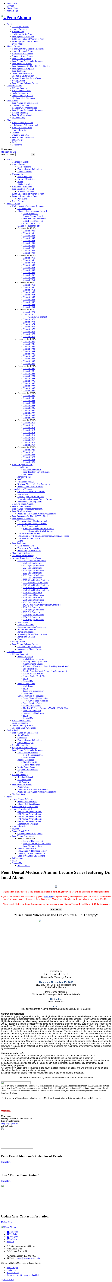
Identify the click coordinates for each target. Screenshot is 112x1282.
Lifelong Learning (20, 88)
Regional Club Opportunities (24, 108)
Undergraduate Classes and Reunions (28, 49)
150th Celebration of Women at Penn (28, 39)
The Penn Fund (24, 208)
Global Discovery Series (33, 659)
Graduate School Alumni (22, 56)
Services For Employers (33, 713)
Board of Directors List (33, 841)
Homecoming (18, 31)
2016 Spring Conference (33, 610)
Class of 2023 (29, 457)
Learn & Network (14, 85)
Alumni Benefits (19, 130)
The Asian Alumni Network (29, 538)
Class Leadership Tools (33, 221)
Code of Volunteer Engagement (31, 856)
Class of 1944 (29, 240)
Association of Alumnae (22, 53)
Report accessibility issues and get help (23, 1275)
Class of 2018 (29, 442)
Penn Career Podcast (32, 710)
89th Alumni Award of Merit (29, 814)
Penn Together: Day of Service (36, 472)
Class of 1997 (29, 386)
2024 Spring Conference (33, 570)
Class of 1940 (29, 231)
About (9, 120)
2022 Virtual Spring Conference (37, 580)
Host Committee (24, 176)
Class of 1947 (29, 248)
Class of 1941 (29, 233)
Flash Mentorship (30, 762)
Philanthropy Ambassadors (29, 550)
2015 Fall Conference (32, 612)
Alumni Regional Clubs (22, 51)
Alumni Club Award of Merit (30, 486)
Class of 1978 (29, 334)
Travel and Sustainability (33, 691)
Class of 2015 (29, 435)
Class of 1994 (29, 378)
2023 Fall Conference (32, 573)
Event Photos (17, 44)
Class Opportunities (20, 105)
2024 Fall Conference (32, 568)
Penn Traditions (19, 71)
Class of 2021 (29, 452)
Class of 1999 (29, 391)
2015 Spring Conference (33, 614)
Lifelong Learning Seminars (35, 661)
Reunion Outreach (25, 777)
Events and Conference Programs (31, 560)
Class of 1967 (29, 302)
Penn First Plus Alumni (22, 63)
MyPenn (10, 6)
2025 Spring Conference (33, 565)
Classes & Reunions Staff (28, 226)
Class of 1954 (29, 267)
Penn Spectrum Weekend (23, 36)
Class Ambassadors (25, 546)
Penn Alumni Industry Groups (25, 83)
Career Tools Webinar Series (35, 698)
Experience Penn (30, 669)
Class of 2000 (29, 395)
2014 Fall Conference (32, 617)
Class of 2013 (29, 430)
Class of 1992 (29, 373)
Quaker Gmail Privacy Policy (30, 833)
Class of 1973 (29, 322)
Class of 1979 (29, 336)
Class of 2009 (29, 418)
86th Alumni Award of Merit (29, 821)
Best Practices (29, 757)
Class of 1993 (29, 376)
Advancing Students (26, 637)
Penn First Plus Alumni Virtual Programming (36, 514)
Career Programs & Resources (30, 696)
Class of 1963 (29, 292)
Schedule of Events (25, 191)
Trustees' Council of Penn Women (26, 78)
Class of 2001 (29, 398)
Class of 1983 (29, 349)
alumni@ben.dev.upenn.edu (28, 1258)
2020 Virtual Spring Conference (37, 590)
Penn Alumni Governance (23, 137)
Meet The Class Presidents (34, 218)
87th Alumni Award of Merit (29, 819)
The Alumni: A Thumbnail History (32, 851)
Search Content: (8, 154)
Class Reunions (24, 167)
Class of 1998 (29, 388)
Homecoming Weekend (27, 824)
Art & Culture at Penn (21, 90)
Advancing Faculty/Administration (32, 634)
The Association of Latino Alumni (32, 521)
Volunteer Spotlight (25, 482)
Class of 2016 (29, 437)
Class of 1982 (29, 346)
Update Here (6, 1222)
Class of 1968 (29, 304)
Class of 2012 (29, 427)
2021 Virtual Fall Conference (35, 582)
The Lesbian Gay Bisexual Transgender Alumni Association (43, 536)
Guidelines (22, 737)
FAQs (14, 142)
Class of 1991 (29, 371)
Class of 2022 (29, 454)
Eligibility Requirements (27, 769)
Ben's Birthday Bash (32, 469)
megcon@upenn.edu (10, 1123)
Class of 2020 (29, 450)
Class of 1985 (29, 354)
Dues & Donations (25, 624)
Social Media (23, 735)
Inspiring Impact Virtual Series (25, 41)
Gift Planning (23, 782)
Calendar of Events (20, 26)
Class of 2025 (29, 462)
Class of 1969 (29, 307)
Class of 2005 (29, 408)
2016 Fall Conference (32, 607)
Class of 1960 (29, 285)
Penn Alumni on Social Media (25, 103)
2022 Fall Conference (32, 578)
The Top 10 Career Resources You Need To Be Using (46, 708)
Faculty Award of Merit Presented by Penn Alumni (45, 671)
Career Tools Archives (38, 701)
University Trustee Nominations (31, 853)
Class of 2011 (29, 425)
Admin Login (12, 11)
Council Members (30, 213)
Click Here (6, 1162)
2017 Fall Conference (32, 602)
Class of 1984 (29, 351)
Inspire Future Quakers (27, 767)
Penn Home (12, 3)
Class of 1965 (29, 297)
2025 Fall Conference (32, 563)
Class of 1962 (29, 290)
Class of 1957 (29, 275)
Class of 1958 (29, 277)
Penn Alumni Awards (26, 848)
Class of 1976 (29, 329)
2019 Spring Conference (33, 595)
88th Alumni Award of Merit (29, 816)
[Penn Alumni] (16, 17)
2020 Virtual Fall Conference (35, 587)
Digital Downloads (25, 184)
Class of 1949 (29, 253)
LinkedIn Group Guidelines (29, 646)
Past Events (22, 199)
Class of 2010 (29, 423)
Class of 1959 (29, 280)
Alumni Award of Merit (22, 127)
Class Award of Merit (37, 317)
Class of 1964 (29, 295)
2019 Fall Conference (32, 592)
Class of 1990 (29, 368)
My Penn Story (18, 117)
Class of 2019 (29, 445)
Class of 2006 (29, 410)
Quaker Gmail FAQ (20, 135)
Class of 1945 (29, 243)
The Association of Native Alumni (32, 523)
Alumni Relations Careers (28, 804)
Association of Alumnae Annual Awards (34, 499)
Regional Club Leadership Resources (33, 484)
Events (9, 24)
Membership (22, 622)
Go (33, 155)
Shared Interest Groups (22, 73)
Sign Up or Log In (25, 742)
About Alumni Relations (22, 122)
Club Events (22, 467)
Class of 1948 (29, 250)
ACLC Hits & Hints (31, 223)
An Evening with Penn (22, 34)
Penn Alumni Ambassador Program (27, 61)
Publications (17, 140)
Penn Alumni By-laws (32, 846)
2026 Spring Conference (33, 619)
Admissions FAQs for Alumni (25, 125)
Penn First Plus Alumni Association (32, 789)
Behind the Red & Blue (33, 674)
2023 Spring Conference (33, 575)
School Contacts (24, 171)
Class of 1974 (29, 324)
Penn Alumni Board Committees (37, 843)
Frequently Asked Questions (29, 169)
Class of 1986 (29, 356)
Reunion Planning (20, 113)
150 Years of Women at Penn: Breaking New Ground (46, 666)
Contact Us (17, 145)
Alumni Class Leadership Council (32, 211)
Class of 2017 (29, 440)
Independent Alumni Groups (29, 649)
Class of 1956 (29, 272)
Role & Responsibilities (33, 755)
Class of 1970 (29, 312)
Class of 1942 (29, 235)
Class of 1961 (29, 287)
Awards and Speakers (26, 629)
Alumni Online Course (33, 664)
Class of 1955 (29, 270)
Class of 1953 (29, 265)
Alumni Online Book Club (34, 676)
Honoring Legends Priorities (40, 531)
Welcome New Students (27, 752)
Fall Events (28, 474)
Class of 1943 (29, 238)
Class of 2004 (29, 405)
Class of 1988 (29, 361)
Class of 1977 (29, 331)
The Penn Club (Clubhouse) (24, 98)
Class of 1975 (29, 327)
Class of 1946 (29, 245)
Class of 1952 (29, 263)
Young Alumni (18, 81)
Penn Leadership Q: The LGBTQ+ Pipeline (31, 66)
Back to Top (8, 1279)
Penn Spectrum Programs (23, 68)
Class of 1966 (29, 299)
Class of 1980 (29, 341)
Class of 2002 (29, 400)
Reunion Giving (24, 779)
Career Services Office (32, 703)
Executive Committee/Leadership (31, 627)
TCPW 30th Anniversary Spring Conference (42, 605)
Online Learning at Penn (22, 95)
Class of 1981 (29, 344)
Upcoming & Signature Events (30, 496)
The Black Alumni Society (28, 526)
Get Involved (12, 100)
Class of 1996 (29, 383)
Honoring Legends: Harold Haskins (38, 528)
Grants (20, 639)
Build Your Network (32, 706)
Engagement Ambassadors (28, 548)
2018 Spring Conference (33, 600)
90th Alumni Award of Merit (29, 811)
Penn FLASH (23, 787)
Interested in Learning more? (29, 501)
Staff (19, 479)
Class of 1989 (29, 363)
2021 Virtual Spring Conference (37, 585)
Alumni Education (25, 656)
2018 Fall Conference (32, 597)
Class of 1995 (29, 381)
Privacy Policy (23, 865)
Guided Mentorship (31, 765)
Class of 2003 (29, 403)
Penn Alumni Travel (26, 683)
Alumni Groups (13, 46)
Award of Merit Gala (26, 179)
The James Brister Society (23, 76)
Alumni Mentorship (25, 760)
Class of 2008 (29, 415)
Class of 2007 (29, 413)
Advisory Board (24, 477)
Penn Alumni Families (21, 58)
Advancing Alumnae (26, 632)
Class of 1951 (29, 260)
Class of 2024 (29, 459)
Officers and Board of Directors (31, 491)
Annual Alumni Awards (33, 216)
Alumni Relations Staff (27, 801)
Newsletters (22, 494)
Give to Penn (12, 8)
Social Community (20, 93)
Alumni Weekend (19, 29)
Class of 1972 (29, 319)
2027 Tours (28, 686)
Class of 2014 (29, 432)
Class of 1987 (29, 359)
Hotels (20, 181)
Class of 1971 (29, 314)
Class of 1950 (29, 258)
